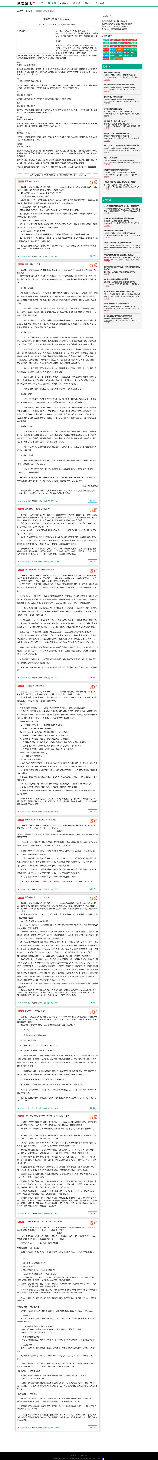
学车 (96, 33)
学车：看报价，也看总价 (112, 72)
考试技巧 (64, 3)
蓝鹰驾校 (119, 43)
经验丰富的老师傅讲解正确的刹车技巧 (39, 569)
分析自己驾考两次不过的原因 (113, 230)
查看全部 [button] (93, 256)
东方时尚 (133, 46)
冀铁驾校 (133, 43)
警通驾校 (119, 52)
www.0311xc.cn (81, 175)
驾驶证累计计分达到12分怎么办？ (38, 509)
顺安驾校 (35, 678)
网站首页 (74, 1455)
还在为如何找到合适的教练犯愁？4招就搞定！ (119, 84)
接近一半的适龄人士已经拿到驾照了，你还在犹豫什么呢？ (47, 1116)
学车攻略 (52, 3)
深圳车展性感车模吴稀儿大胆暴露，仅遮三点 (119, 255)
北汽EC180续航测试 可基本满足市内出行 (117, 242)
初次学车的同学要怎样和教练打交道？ (116, 170)
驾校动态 (88, 3)
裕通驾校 (112, 55)
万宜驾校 (112, 59)
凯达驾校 (35, 1003)
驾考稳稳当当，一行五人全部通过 (38, 897)
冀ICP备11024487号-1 (93, 1458)
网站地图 (84, 1455)
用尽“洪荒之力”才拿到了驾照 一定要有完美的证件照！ (122, 145)
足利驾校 (35, 501)
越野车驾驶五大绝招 (32, 264)
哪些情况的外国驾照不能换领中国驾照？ (117, 133)
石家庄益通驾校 (35, 575)
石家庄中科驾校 (35, 187)
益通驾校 (35, 256)
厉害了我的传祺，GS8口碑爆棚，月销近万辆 (119, 291)
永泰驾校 (112, 43)
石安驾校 (126, 40)
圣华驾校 (35, 1428)
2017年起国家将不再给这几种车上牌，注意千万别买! (121, 206)
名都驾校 (105, 43)
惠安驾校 (119, 59)
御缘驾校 (105, 59)
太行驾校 (37, 175)
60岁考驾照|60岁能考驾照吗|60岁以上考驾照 (119, 218)
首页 (41, 3)
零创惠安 (112, 40)
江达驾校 (105, 46)
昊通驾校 (126, 52)
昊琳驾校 (112, 52)
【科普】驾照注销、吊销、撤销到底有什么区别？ (44, 1221)
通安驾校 (126, 49)
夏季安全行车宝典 (32, 181)
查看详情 (107, 79)
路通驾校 (105, 52)
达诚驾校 (119, 55)
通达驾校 (133, 55)
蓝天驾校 (105, 40)
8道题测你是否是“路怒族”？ (35, 685)
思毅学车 (54, 167)
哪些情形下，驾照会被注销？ (36, 1011)
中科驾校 (24, 187)
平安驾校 (133, 52)
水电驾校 (112, 49)
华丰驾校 (59, 30)
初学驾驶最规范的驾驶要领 (113, 109)
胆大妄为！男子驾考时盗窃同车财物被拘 (40, 819)
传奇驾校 (126, 55)
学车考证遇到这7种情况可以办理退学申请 (118, 316)
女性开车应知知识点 (110, 158)
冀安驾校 (35, 1108)
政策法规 (76, 3)
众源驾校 (133, 49)
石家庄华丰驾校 (70, 30)
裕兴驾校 (35, 889)
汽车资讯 (100, 3)
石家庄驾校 (72, 175)
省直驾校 (35, 562)
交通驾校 (105, 55)
